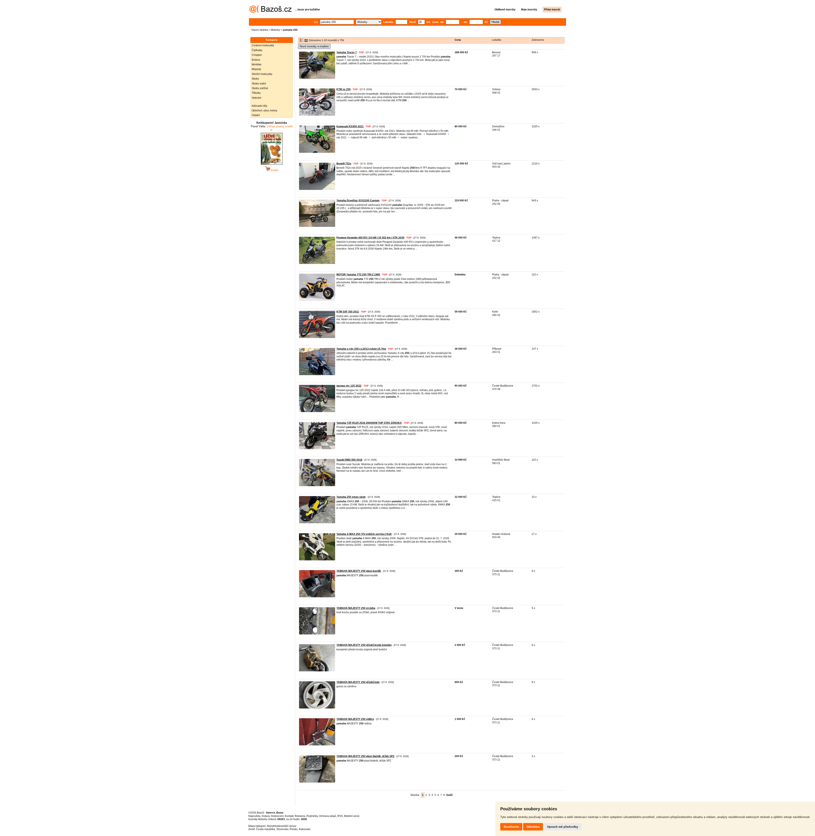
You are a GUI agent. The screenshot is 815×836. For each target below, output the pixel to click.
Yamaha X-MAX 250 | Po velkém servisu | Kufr (364, 534)
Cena (458, 39)
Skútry (255, 78)
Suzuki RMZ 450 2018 (349, 459)
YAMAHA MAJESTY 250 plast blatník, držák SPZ (365, 756)
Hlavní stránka (260, 29)
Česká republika (265, 829)
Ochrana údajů (327, 816)
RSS (340, 816)
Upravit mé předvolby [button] (562, 826)
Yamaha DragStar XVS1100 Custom (357, 200)
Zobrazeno (538, 39)
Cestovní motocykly (263, 45)
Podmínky (312, 816)
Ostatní (256, 115)
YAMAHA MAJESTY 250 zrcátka (355, 608)
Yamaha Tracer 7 (346, 52)
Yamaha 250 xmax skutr (351, 496)
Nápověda (254, 816)
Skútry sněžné (260, 88)
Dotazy (266, 816)
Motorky (275, 29)
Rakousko (305, 829)
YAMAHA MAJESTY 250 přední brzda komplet (364, 645)
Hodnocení (277, 816)
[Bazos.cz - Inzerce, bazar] (270, 11)
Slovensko (282, 829)
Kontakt (289, 816)
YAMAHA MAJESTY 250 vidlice (355, 719)
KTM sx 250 (343, 89)
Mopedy (256, 69)
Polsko (294, 829)
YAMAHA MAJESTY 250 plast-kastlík (358, 570)
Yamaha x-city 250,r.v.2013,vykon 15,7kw (361, 348)
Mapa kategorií (257, 826)
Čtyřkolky (257, 50)
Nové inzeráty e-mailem (314, 46)
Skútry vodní (259, 83)
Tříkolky (256, 92)
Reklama (300, 816)
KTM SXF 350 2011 (347, 311)
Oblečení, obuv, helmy (264, 110)
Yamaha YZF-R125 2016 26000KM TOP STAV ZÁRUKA (369, 422)
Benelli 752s (343, 163)
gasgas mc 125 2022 (348, 385)
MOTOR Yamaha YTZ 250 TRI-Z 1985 (358, 274)
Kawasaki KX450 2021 (350, 126)
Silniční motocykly (262, 74)
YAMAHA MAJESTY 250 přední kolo (357, 682)
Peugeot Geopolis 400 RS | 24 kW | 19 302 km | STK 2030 (370, 237)
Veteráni (256, 97)
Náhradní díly (259, 105)
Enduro (256, 59)
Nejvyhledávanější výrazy (281, 826)
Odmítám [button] (533, 826)
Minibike (256, 64)
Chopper (257, 54)
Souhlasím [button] (511, 826)
